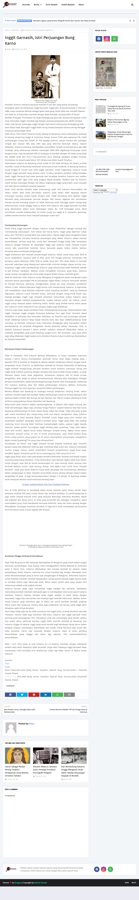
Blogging (18, 883)
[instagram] (107, 39)
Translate (113, 192)
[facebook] (99, 39)
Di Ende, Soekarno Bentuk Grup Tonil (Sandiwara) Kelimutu (45, 484)
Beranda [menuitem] (26, 5)
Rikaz (9, 49)
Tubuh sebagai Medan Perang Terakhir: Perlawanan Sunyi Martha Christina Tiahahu (16, 771)
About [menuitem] (81, 5)
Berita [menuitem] (36, 5)
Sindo (7, 667)
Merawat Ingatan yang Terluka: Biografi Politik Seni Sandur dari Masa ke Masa (64, 21)
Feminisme (15, 30)
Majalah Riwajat (40, 883)
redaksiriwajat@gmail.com (124, 170)
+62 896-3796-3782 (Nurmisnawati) (103, 170)
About (134, 883)
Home (7, 30)
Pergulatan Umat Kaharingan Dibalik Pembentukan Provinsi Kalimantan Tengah (120, 134)
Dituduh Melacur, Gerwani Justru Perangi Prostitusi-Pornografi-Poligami (45, 769)
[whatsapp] (114, 39)
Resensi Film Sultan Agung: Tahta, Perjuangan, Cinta (118, 121)
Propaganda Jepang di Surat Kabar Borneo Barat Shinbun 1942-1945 (119, 108)
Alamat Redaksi (102, 174)
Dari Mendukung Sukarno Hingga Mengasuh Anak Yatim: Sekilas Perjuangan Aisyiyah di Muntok (73, 771)
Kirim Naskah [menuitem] (51, 5)
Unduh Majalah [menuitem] (68, 5)
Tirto (7, 663)
